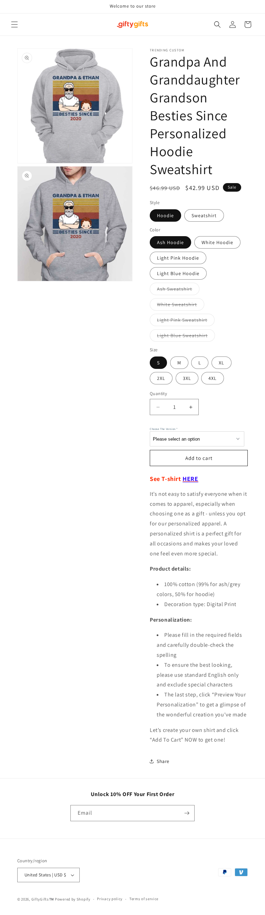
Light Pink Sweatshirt (186, 321)
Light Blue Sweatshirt (186, 337)
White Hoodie (217, 242)
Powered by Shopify (72, 899)
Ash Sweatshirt (178, 290)
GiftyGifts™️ (42, 899)
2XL (161, 378)
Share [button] (163, 761)
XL (221, 363)
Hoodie (165, 215)
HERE (190, 479)
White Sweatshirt (180, 306)
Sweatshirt (204, 215)
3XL (187, 378)
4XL (212, 378)
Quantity (158, 393)
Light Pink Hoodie (178, 258)
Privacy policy (109, 898)
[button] (14, 24)
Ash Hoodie (170, 242)
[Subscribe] (186, 813)
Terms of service (143, 898)
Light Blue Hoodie (178, 273)
